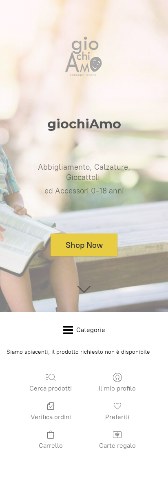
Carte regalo (117, 445)
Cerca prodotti (50, 388)
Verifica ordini (51, 417)
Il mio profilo (117, 388)
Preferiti (117, 417)
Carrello (51, 445)
